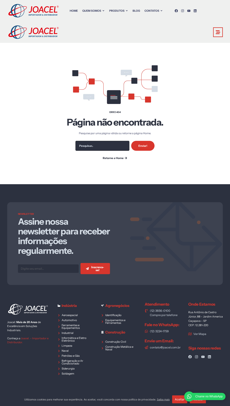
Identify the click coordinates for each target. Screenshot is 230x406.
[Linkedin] (195, 10)
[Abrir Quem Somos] (103, 10)
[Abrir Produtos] (126, 10)
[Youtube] (188, 10)
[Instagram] (182, 10)
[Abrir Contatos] (161, 10)
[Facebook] (176, 10)
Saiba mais (163, 399)
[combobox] (102, 146)
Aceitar (180, 399)
